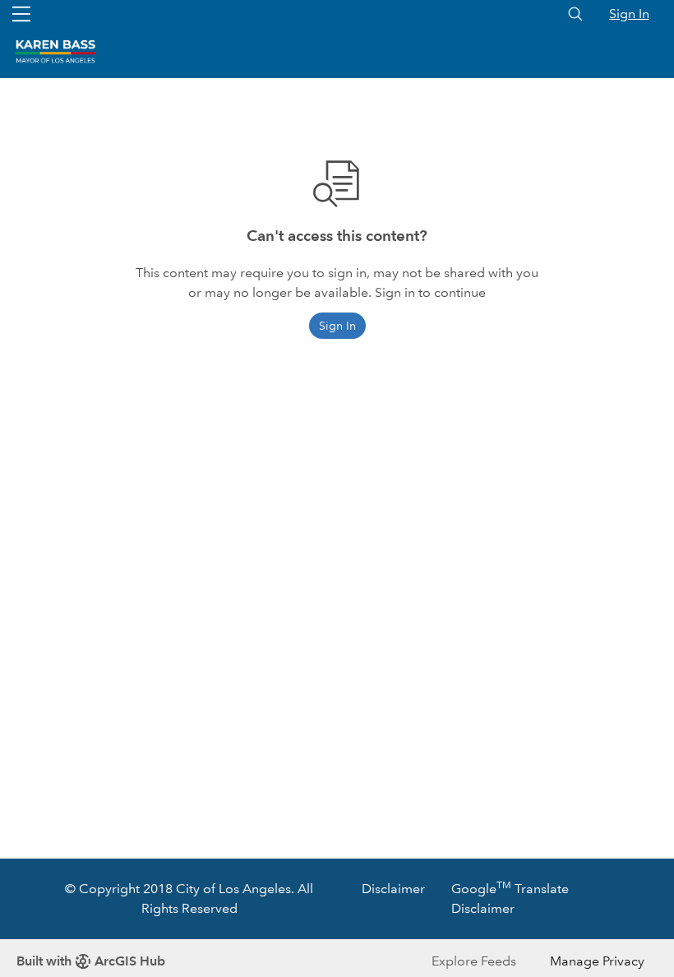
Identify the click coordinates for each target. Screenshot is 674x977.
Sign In (629, 13)
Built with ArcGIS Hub (90, 961)
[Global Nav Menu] (21, 14)
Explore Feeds (474, 961)
